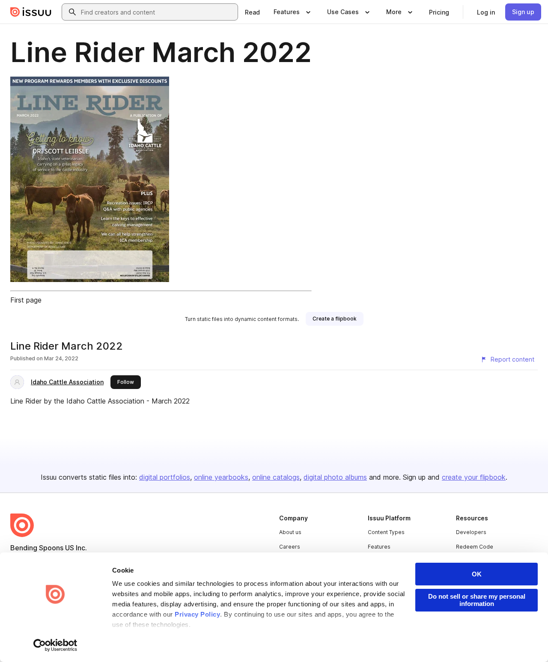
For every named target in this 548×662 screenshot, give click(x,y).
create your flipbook (474, 477)
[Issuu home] (31, 12)
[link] (252, 12)
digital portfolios (164, 477)
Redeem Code (474, 546)
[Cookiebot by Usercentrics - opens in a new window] (55, 645)
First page (26, 300)
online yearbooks (221, 477)
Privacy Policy (197, 614)
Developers (471, 532)
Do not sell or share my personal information (476, 600)
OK (477, 574)
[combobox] (157, 12)
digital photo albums (335, 477)
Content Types (386, 532)
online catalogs (276, 477)
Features (379, 546)
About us (290, 532)
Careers (289, 546)
